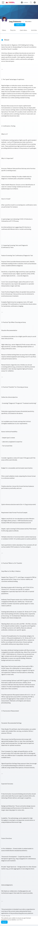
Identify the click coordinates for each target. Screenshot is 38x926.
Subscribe (19, 24)
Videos (4, 30)
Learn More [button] (19, 919)
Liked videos (23, 30)
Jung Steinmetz (15, 21)
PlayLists (13, 30)
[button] (34, 2)
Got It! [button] (4, 922)
